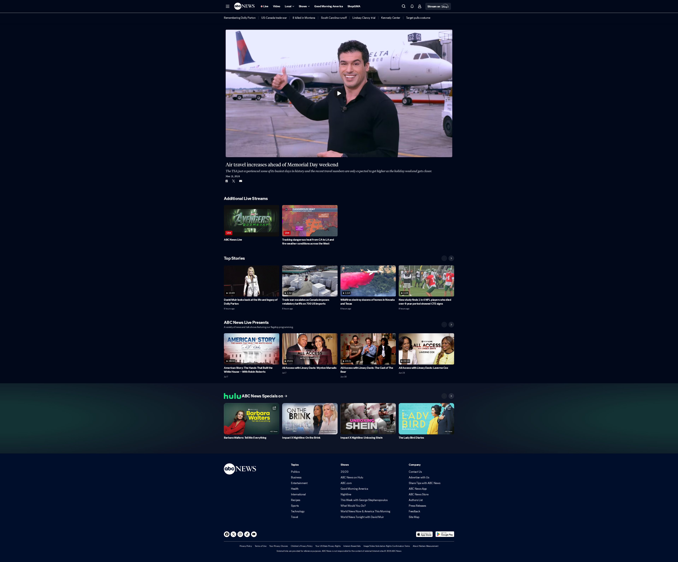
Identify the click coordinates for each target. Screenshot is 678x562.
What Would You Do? (353, 505)
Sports (295, 505)
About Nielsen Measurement (425, 546)
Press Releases (417, 505)
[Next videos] (451, 258)
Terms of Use (260, 546)
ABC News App (418, 488)
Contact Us (415, 471)
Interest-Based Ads (352, 546)
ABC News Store (419, 494)
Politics (295, 471)
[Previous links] (444, 396)
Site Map (414, 517)
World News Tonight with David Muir (362, 517)
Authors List (416, 500)
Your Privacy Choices (278, 546)
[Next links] (451, 396)
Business (296, 477)
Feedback (414, 511)
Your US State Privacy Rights (328, 546)
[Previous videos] (444, 258)
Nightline (346, 494)
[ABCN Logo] (244, 6)
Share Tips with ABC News (424, 483)
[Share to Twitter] (233, 181)
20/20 (344, 471)
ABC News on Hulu (352, 477)
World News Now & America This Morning (365, 511)
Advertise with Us (419, 477)
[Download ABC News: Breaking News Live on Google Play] (445, 534)
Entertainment (299, 483)
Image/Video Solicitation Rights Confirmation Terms (387, 546)
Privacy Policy (246, 546)
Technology (298, 511)
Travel (294, 517)
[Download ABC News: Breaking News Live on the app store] (424, 534)
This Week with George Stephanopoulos (364, 500)
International (298, 494)
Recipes (295, 500)
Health (295, 488)
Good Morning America (354, 488)
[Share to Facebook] (226, 181)
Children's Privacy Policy (302, 546)
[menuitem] (239, 17)
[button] (227, 6)
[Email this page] (240, 181)
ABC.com (346, 483)
